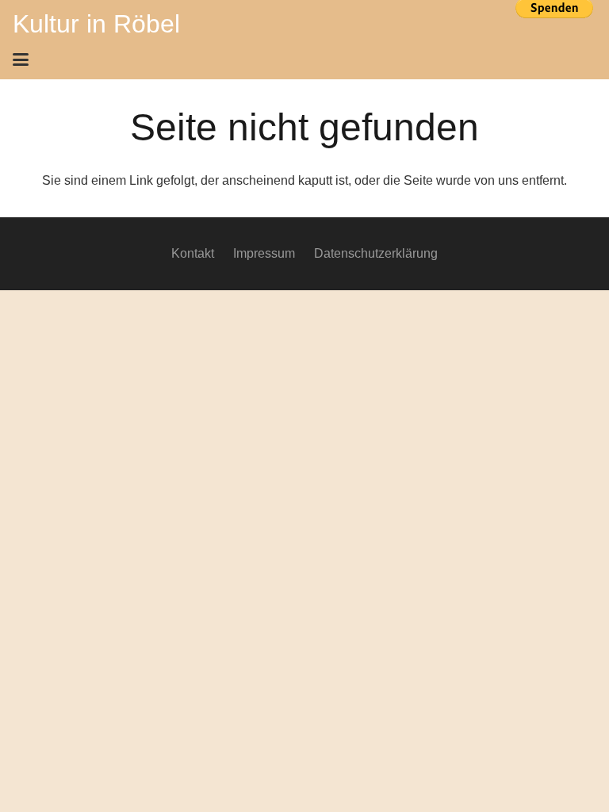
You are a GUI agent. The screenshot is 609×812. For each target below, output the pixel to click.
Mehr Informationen (554, 34)
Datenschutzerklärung (376, 253)
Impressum (264, 253)
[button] (299, 59)
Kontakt (192, 253)
